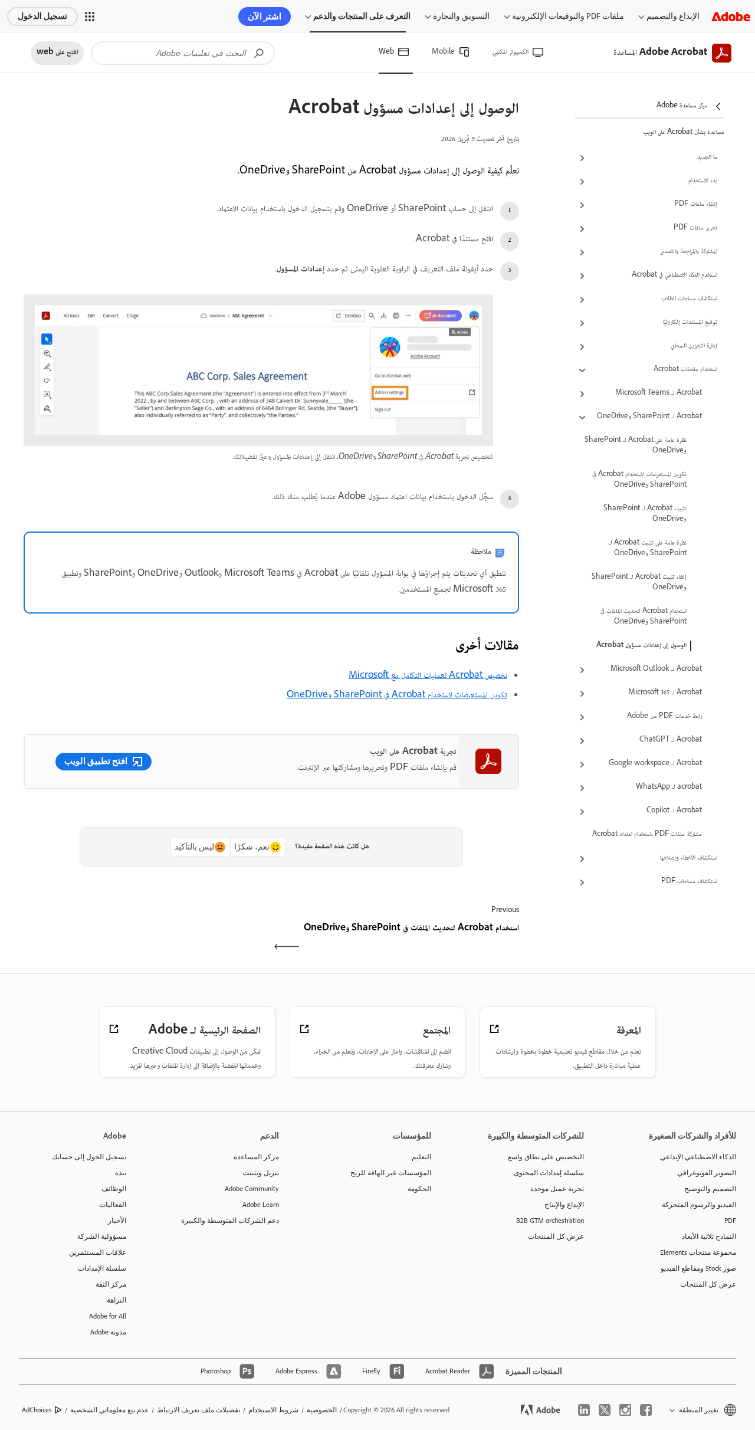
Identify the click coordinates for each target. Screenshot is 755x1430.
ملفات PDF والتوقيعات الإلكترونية (568, 16)
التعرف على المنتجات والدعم (362, 16)
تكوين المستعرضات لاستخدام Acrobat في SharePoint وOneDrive (639, 480)
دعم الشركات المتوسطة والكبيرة (230, 1220)
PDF (730, 1220)
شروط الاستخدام (273, 1410)
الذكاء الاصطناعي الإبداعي (698, 1157)
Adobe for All (107, 1316)
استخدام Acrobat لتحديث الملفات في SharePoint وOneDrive (643, 617)
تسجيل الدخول (42, 16)
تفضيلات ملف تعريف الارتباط (198, 1410)
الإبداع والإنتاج (564, 1205)
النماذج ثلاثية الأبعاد (709, 1236)
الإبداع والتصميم (673, 16)
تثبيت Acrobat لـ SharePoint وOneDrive (645, 514)
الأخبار (117, 1220)
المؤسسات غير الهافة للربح (390, 1173)
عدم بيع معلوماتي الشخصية (109, 1410)
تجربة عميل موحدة (557, 1189)
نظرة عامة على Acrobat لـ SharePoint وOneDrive (636, 446)
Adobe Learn (260, 1205)
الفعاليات (112, 1205)
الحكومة (419, 1189)
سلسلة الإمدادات (102, 1268)
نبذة (120, 1173)
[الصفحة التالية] (146, 939)
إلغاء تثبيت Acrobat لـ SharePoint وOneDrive (639, 583)
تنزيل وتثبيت (260, 1173)
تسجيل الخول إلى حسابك (89, 1157)
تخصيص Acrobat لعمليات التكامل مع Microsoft (428, 676)
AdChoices (37, 1410)
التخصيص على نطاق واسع (546, 1157)
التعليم (421, 1157)
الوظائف (113, 1189)
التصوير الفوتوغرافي (706, 1173)
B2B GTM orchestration (550, 1220)
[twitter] (604, 1410)
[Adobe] (731, 16)
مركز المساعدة (256, 1157)
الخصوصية (322, 1410)
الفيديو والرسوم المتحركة (699, 1205)
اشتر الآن (264, 16)
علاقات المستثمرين (97, 1252)
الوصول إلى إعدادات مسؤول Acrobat (641, 646)
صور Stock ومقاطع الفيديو (698, 1268)
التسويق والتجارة (461, 16)
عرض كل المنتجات (708, 1284)
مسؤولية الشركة (101, 1236)
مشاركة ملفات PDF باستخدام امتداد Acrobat (647, 835)
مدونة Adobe (108, 1332)
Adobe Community (252, 1189)
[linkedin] (584, 1410)
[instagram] (625, 1410)
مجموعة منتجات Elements (698, 1252)
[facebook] (646, 1410)
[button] (89, 16)
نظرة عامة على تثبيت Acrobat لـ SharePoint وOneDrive (648, 548)
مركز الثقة (111, 1284)
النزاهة (116, 1300)
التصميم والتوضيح (710, 1189)
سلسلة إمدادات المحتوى (549, 1173)
